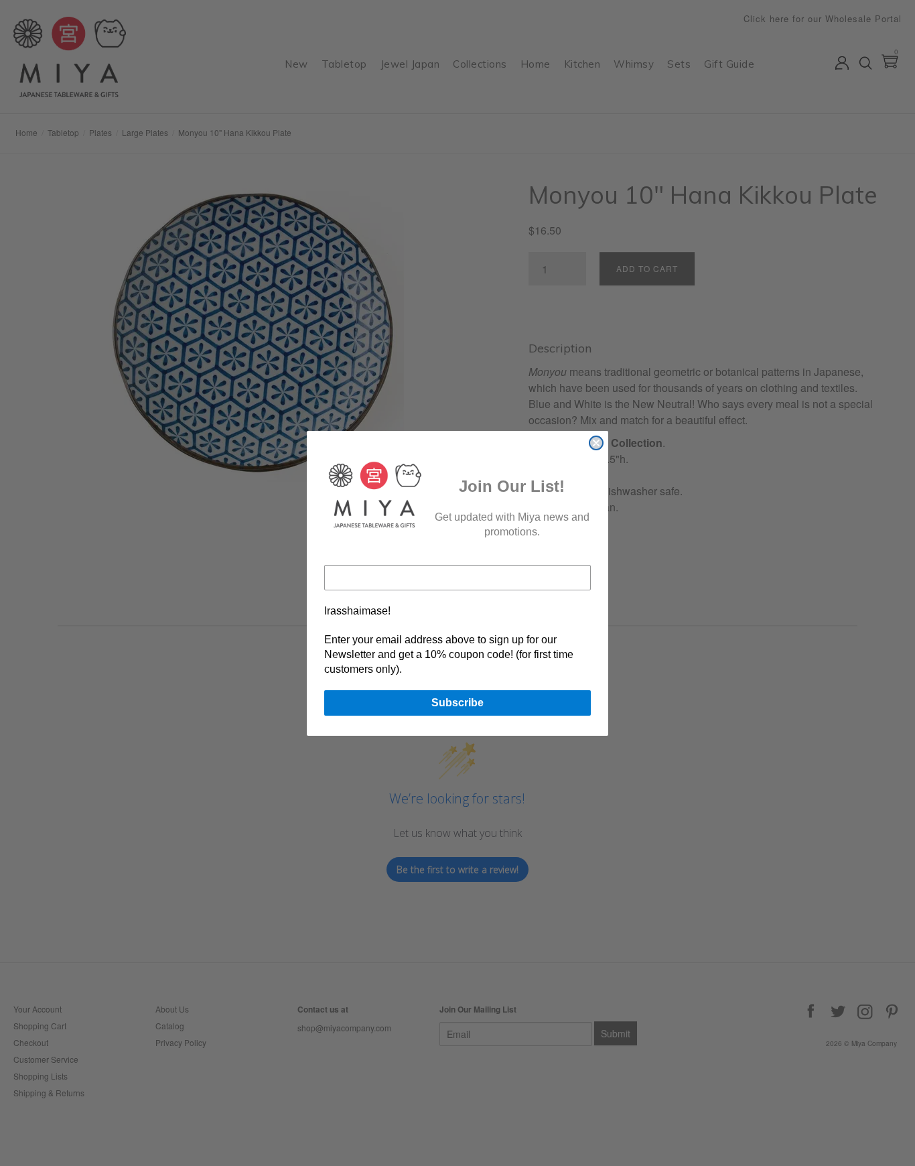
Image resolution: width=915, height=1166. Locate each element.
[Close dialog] (596, 443)
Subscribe (457, 702)
